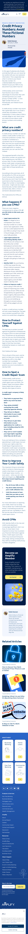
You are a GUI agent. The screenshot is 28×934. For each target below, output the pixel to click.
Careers (4, 822)
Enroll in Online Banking (9, 864)
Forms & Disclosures (8, 843)
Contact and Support (8, 827)
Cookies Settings (12, 929)
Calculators (5, 848)
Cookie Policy (13, 922)
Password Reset (6, 869)
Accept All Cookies (13, 926)
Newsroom (5, 830)
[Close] (24, 911)
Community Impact (8, 825)
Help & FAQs (5, 860)
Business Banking (7, 799)
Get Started (13, 577)
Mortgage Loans (7, 801)
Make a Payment (7, 874)
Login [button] (24, 14)
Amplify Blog (6, 841)
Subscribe (20, 887)
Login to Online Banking (9, 867)
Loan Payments (6, 846)
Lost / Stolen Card (7, 862)
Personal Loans (6, 806)
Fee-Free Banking (7, 796)
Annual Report (6, 820)
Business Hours (6, 853)
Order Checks (6, 872)
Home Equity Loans (7, 804)
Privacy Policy (5, 893)
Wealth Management (8, 811)
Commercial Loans (7, 809)
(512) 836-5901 (20, 9)
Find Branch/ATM (7, 851)
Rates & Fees (6, 838)
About (4, 817)
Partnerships (6, 832)
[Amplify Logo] (5, 14)
